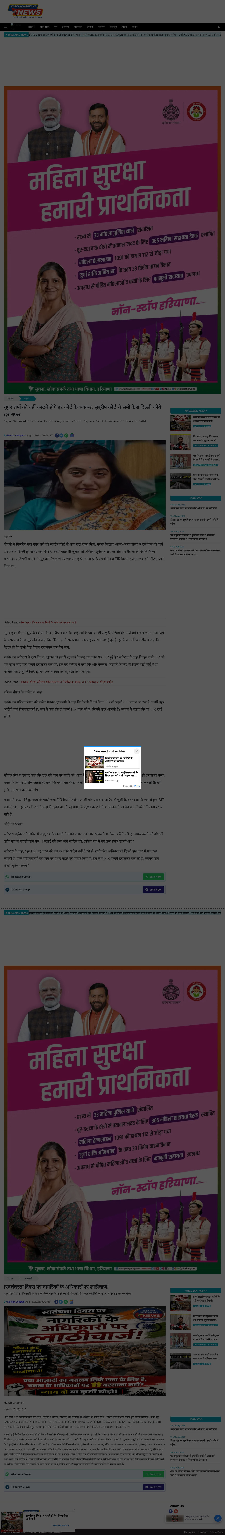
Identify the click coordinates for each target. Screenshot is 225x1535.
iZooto (137, 786)
